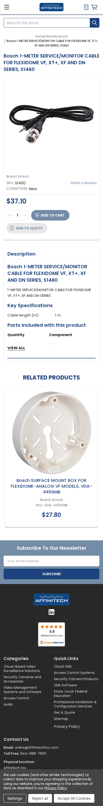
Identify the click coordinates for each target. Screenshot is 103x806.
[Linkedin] (51, 612)
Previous (8, 457)
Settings (14, 798)
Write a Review (83, 182)
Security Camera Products (76, 679)
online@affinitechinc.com (36, 747)
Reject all (40, 798)
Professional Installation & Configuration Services (75, 704)
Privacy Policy (67, 726)
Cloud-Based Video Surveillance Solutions (22, 668)
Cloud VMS (63, 666)
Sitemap (61, 718)
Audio (8, 704)
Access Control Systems (74, 672)
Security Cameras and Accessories (22, 679)
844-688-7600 (33, 753)
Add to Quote (29, 228)
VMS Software (65, 685)
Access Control (16, 698)
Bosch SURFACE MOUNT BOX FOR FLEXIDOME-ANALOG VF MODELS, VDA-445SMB (51, 486)
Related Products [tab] (51, 377)
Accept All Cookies (74, 798)
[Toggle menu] (6, 7)
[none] (51, 124)
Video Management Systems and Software (22, 689)
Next (94, 457)
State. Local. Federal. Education (71, 693)
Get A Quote (64, 712)
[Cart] (95, 7)
